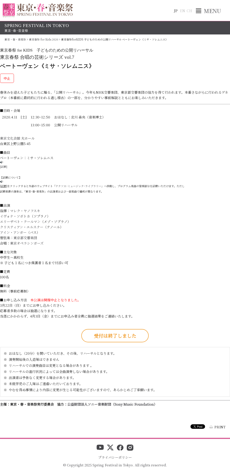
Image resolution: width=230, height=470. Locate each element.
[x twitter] (110, 448)
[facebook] (120, 448)
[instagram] (130, 448)
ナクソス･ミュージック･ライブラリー (78, 186)
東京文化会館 (10, 138)
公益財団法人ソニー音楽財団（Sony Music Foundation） (112, 404)
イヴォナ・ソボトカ (15, 216)
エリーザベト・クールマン (20, 221)
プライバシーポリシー (115, 457)
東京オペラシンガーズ (27, 243)
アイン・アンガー (13, 232)
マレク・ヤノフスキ (25, 210)
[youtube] (100, 448)
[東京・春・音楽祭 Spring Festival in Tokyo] (37, 10)
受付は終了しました (115, 335)
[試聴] (3, 166)
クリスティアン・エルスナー (21, 227)
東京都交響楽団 (25, 237)
